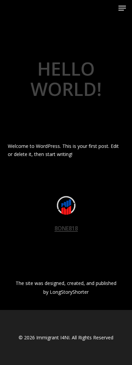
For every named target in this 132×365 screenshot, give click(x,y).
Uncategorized (67, 46)
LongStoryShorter (69, 292)
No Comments (96, 110)
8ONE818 (37, 110)
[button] (122, 8)
